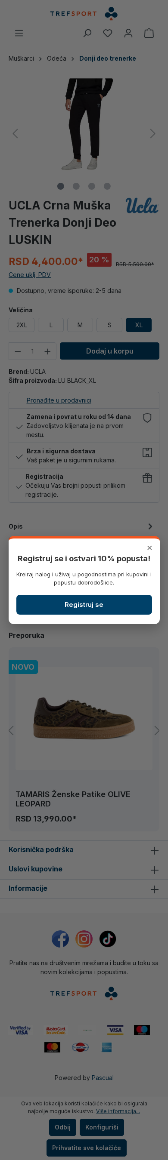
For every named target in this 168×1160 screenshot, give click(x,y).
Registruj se (84, 604)
